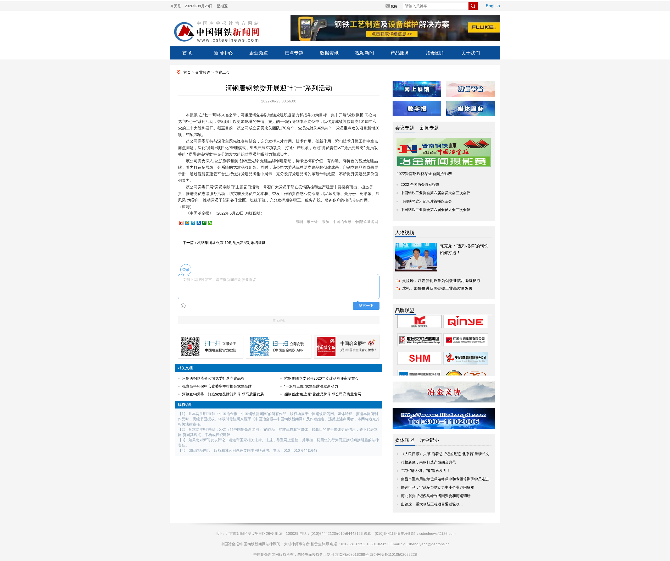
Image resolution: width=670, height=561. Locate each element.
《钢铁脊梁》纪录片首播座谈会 (426, 201)
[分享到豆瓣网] (206, 223)
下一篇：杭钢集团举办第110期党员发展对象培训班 (224, 243)
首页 (187, 72)
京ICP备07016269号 (352, 554)
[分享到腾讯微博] (195, 223)
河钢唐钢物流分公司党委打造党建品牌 (213, 378)
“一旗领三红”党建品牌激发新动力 (311, 386)
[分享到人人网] (201, 223)
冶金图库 (435, 53)
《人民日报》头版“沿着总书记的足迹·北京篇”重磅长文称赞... (450, 454)
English (493, 6)
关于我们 (470, 53)
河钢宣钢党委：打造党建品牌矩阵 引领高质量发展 (223, 394)
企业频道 (258, 53)
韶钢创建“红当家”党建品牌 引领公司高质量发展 (322, 394)
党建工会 (222, 72)
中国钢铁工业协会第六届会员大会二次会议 (435, 210)
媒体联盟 (404, 440)
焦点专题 (293, 53)
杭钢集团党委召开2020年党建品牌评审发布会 (321, 378)
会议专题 (404, 127)
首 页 (187, 53)
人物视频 (404, 232)
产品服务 (399, 53)
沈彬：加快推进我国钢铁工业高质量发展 (437, 288)
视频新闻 (364, 53)
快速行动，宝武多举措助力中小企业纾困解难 (437, 487)
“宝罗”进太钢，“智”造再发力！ (425, 471)
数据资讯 (329, 53)
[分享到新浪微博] (183, 223)
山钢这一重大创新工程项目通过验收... (432, 504)
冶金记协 (429, 440)
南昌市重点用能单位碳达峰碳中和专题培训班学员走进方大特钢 (452, 479)
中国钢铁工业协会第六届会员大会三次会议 (435, 193)
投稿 (394, 6)
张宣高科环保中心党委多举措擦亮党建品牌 (217, 386)
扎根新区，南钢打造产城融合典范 (428, 462)
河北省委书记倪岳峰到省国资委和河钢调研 (436, 496)
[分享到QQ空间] (189, 223)
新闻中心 (223, 53)
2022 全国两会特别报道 (420, 184)
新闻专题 (429, 127)
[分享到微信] (212, 223)
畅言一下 (366, 306)
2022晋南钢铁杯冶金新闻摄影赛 (424, 173)
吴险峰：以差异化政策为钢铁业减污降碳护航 (441, 280)
